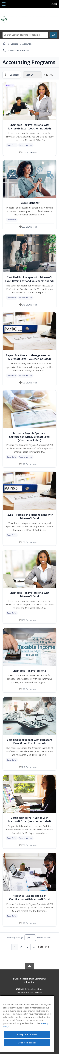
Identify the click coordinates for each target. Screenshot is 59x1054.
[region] (27, 1023)
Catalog (14, 74)
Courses (14, 44)
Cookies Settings (27, 1042)
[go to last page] (34, 947)
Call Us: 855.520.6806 (16, 50)
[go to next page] (27, 947)
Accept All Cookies (27, 1034)
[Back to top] (29, 981)
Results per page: (15, 937)
